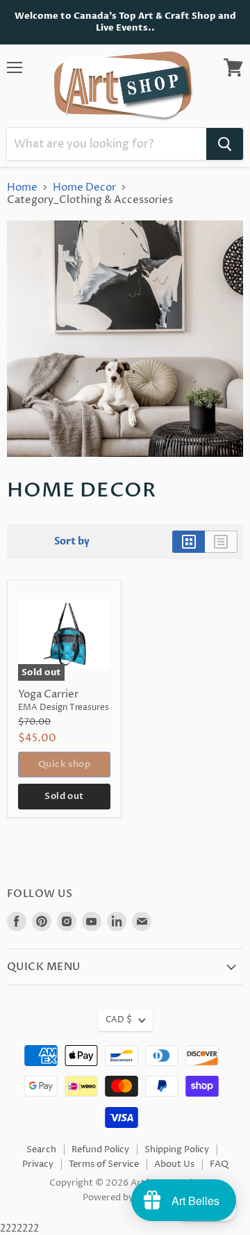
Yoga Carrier (48, 694)
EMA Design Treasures (63, 707)
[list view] (221, 542)
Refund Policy (100, 1149)
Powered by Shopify (125, 1197)
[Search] (224, 144)
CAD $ (119, 1020)
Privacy (37, 1164)
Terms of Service (104, 1164)
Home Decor (84, 187)
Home (22, 187)
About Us (174, 1164)
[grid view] (188, 542)
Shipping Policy (176, 1149)
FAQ (219, 1164)
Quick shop (64, 764)
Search (41, 1149)
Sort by (72, 541)
